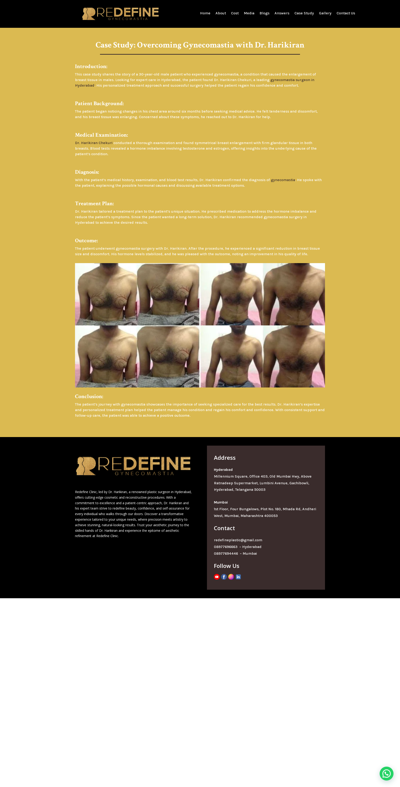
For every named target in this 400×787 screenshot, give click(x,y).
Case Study (304, 13)
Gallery (325, 13)
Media (249, 13)
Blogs (264, 13)
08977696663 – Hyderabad (238, 547)
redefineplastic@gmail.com (238, 540)
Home (205, 13)
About (221, 13)
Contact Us (346, 13)
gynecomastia (283, 180)
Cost (235, 13)
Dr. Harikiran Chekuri (93, 143)
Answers (282, 13)
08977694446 (226, 553)
